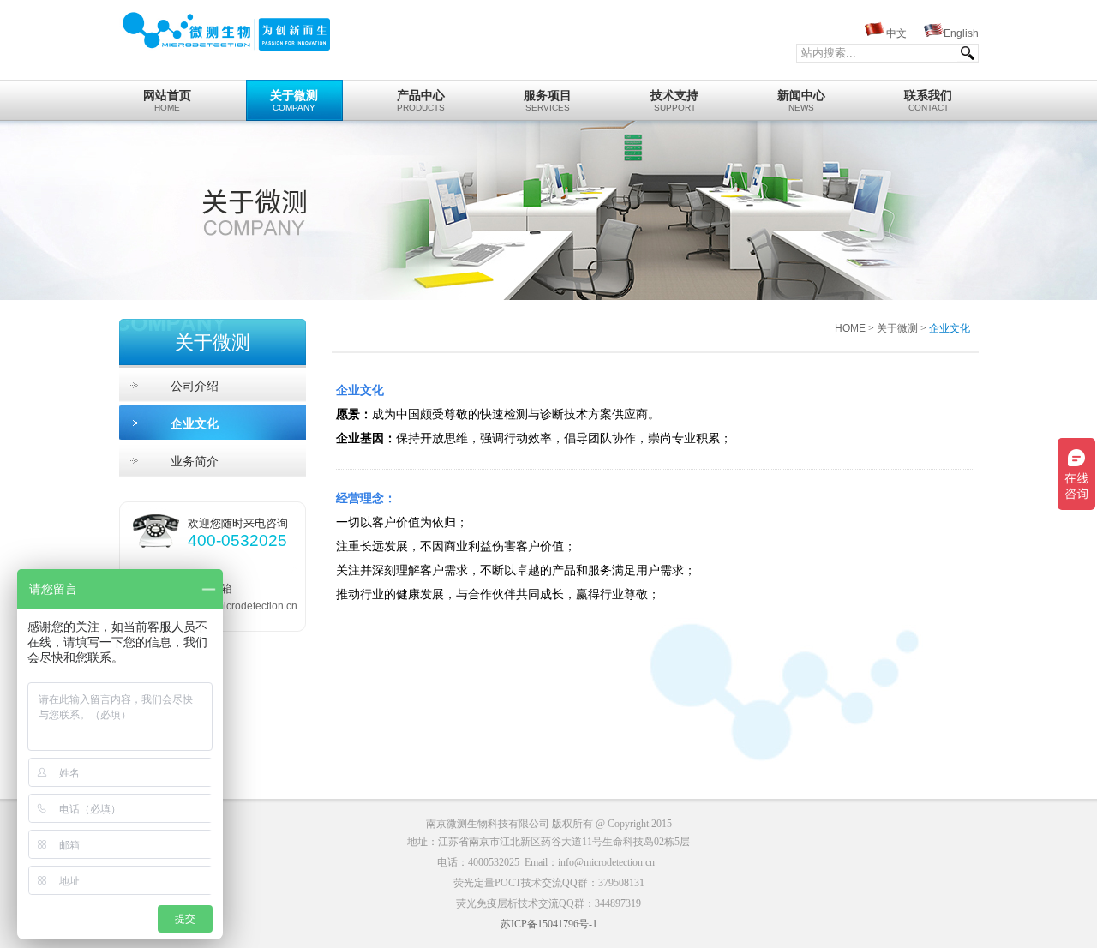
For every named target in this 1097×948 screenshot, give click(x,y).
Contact (928, 100)
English (961, 33)
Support (674, 100)
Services (548, 100)
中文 (896, 33)
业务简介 (195, 461)
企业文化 (195, 423)
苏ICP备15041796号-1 (549, 924)
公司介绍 (195, 386)
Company (294, 100)
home (167, 100)
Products (421, 100)
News (801, 100)
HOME (850, 328)
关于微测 (897, 328)
